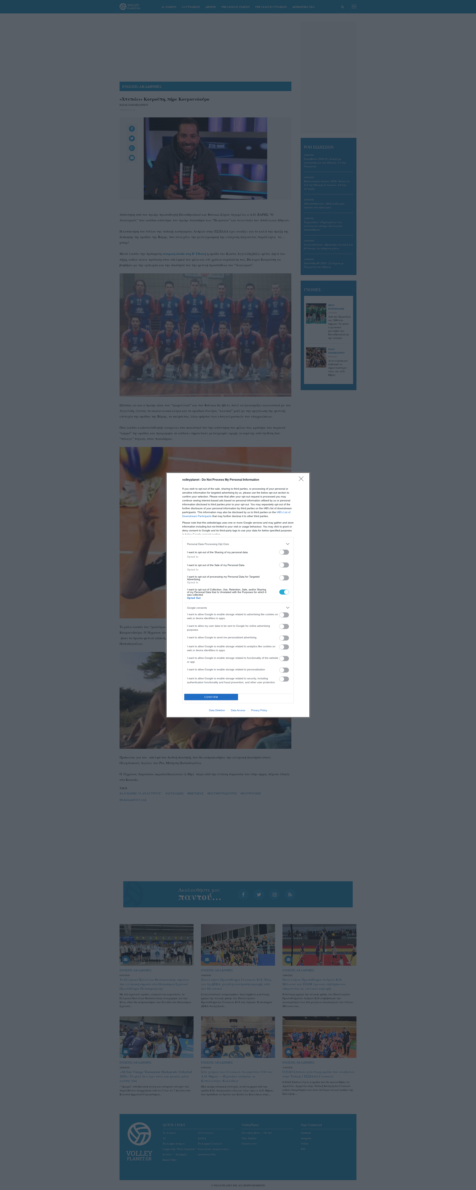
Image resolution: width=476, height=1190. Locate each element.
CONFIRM (211, 697)
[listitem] (238, 544)
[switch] (284, 552)
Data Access (238, 710)
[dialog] (238, 595)
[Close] (302, 479)
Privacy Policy (259, 710)
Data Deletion (217, 710)
